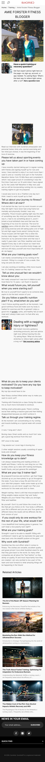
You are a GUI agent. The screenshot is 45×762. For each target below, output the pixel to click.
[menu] (3, 2)
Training (11, 7)
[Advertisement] (22, 101)
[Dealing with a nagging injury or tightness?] (7, 324)
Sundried (13, 755)
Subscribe (35, 725)
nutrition (5, 226)
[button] (8, 2)
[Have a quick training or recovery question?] (7, 68)
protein (14, 312)
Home (4, 7)
